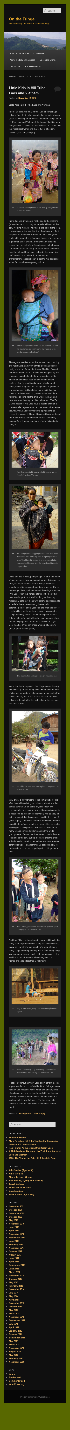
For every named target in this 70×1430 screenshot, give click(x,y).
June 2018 (14, 1240)
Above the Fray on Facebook (22, 59)
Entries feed (15, 1377)
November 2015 (16, 1275)
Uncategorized (24, 1113)
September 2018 (17, 1237)
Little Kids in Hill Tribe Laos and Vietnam (27, 90)
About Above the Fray (19, 53)
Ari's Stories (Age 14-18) (21, 1170)
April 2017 (14, 1261)
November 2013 (16, 1303)
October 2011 (15, 1334)
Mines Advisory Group (20, 1177)
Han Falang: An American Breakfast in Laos (31, 1147)
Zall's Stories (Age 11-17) (21, 1194)
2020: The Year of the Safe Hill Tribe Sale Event (32, 1158)
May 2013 (13, 1309)
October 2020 (15, 1216)
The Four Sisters (17, 1137)
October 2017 (15, 1251)
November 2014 (16, 1289)
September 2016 (17, 1265)
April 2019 (14, 1230)
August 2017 (15, 1254)
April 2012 (14, 1327)
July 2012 (13, 1323)
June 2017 (14, 1258)
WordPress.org (16, 1384)
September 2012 (17, 1320)
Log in (12, 1373)
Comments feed (17, 1380)
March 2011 (14, 1344)
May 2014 (13, 1296)
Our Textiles (15, 66)
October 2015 (15, 1278)
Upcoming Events (48, 59)
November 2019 (16, 1223)
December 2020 (16, 1213)
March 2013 (14, 1313)
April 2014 (14, 1299)
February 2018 (16, 1244)
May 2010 (13, 1354)
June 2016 (14, 1268)
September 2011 (17, 1337)
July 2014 (13, 1292)
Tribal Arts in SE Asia (20, 1187)
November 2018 (16, 1233)
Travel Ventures (16, 1183)
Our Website (39, 53)
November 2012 (16, 1316)
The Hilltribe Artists (33, 66)
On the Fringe (22, 19)
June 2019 (14, 1227)
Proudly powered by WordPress (35, 1396)
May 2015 (13, 1282)
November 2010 (16, 1347)
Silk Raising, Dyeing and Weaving (26, 1180)
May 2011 (13, 1341)
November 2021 (16, 1206)
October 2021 (15, 1209)
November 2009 (16, 1361)
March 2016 (14, 1272)
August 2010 (15, 1351)
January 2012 (15, 1330)
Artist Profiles (16, 1173)
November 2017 (16, 1247)
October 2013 (15, 1306)
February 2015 (16, 1285)
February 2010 (16, 1358)
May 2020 (13, 1220)
